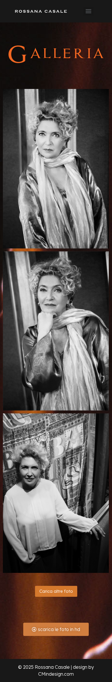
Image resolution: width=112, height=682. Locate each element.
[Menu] (88, 11)
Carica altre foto (56, 591)
